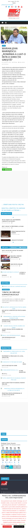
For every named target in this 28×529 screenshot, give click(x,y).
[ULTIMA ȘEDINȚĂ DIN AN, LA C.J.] (10, 370)
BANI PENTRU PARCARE (17, 264)
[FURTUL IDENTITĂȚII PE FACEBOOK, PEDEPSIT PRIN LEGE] (14, 378)
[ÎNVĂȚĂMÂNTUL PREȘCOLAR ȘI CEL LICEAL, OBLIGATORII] (14, 351)
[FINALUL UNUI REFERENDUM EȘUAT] (10, 335)
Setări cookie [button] (22, 524)
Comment (23, 247)
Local (4, 45)
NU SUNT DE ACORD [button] (18, 526)
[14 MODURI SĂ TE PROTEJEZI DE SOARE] (12, 362)
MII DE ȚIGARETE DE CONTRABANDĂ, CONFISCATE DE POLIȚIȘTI (11, 220)
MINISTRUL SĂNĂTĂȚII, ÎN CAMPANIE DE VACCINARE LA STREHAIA (13, 209)
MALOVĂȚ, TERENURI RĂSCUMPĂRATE (16, 256)
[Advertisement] (14, 185)
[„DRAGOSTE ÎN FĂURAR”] (6, 240)
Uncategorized (6, 289)
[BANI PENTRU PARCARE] (6, 263)
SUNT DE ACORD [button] (7, 526)
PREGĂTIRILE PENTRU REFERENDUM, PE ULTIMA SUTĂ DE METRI (12, 393)
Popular (6, 247)
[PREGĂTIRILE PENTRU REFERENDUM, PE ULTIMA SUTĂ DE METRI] (14, 388)
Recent (15, 247)
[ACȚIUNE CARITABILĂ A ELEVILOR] (10, 271)
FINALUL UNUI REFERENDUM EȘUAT (13, 336)
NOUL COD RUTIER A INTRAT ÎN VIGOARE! (12, 250)
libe (20, 62)
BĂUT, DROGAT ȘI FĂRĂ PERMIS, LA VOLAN (12, 226)
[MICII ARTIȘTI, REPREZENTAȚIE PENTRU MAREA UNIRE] (13, 307)
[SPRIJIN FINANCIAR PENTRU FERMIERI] (6, 231)
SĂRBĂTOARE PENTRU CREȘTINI (13, 204)
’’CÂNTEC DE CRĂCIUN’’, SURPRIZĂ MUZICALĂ (11, 293)
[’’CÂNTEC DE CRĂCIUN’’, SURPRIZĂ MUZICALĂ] (14, 286)
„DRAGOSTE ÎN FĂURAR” (7, 4)
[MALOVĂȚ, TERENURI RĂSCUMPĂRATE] (6, 255)
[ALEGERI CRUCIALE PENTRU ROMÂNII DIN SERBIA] (13, 326)
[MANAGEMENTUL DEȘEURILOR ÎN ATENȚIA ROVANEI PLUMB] (13, 316)
